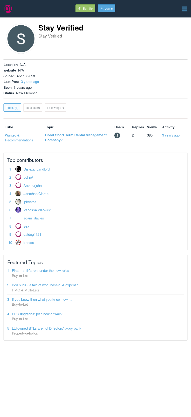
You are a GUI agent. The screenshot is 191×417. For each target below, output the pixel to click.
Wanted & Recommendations (19, 137)
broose (29, 242)
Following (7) (55, 107)
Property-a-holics (25, 333)
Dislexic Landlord (37, 169)
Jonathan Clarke (36, 193)
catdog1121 (32, 234)
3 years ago (30, 81)
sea (26, 226)
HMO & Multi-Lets (25, 289)
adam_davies (34, 217)
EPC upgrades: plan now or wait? (37, 313)
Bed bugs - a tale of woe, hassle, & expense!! (46, 284)
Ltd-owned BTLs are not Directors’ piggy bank (46, 328)
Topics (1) (12, 107)
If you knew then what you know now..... (42, 299)
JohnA (28, 177)
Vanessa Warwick (37, 209)
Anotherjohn (33, 185)
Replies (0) (33, 107)
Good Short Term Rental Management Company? (76, 137)
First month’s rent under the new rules (40, 270)
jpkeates (30, 201)
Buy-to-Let (20, 275)
